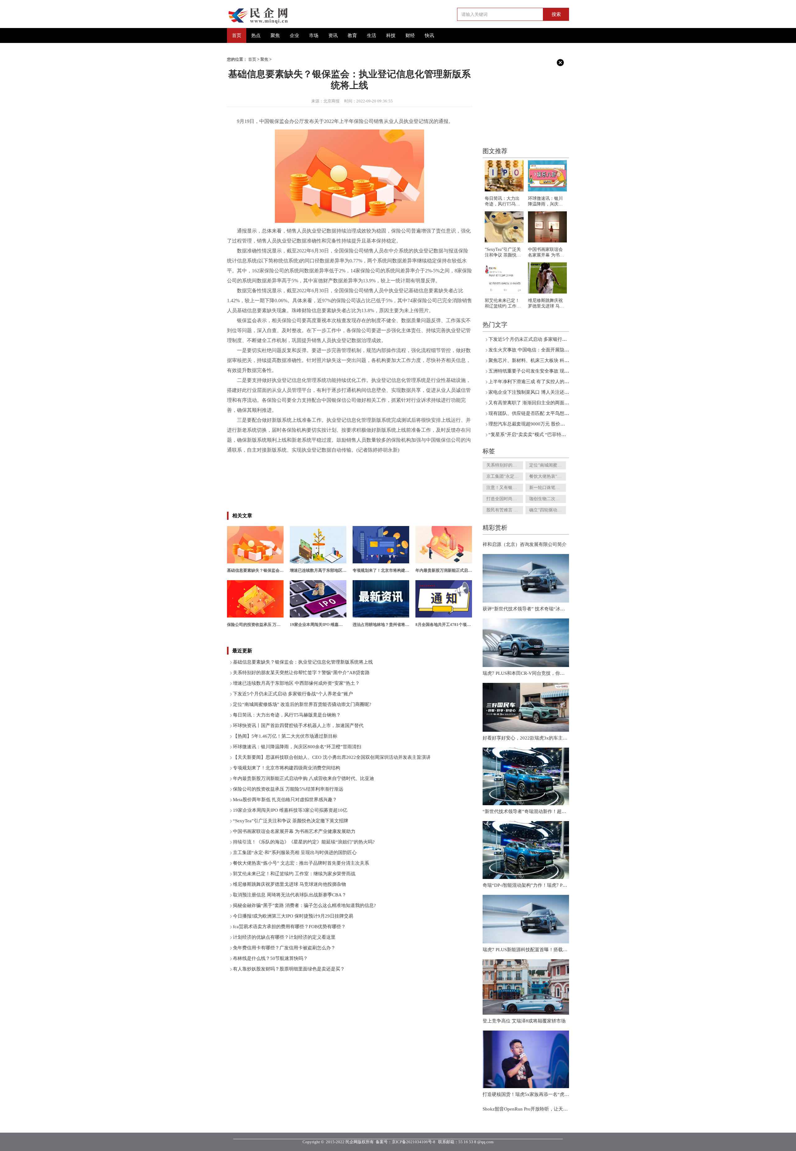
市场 (313, 35)
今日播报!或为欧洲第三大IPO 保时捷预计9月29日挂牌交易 (293, 916)
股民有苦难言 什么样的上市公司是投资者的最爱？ (504, 510)
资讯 (333, 35)
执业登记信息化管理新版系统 (331, 460)
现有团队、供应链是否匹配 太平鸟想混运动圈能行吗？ (545, 413)
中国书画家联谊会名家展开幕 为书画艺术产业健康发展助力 (294, 831)
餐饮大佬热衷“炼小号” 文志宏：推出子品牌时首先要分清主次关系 (301, 863)
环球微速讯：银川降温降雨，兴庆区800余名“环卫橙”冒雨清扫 (297, 746)
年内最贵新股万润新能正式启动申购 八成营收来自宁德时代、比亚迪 (303, 778)
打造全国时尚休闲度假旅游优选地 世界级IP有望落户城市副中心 (504, 498)
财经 (410, 35)
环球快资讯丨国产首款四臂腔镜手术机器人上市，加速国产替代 (298, 725)
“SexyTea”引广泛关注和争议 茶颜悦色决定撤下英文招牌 (290, 820)
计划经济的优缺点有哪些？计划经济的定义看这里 (284, 937)
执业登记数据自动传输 (446, 460)
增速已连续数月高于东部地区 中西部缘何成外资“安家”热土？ (296, 683)
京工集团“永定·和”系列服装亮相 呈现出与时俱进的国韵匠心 (295, 852)
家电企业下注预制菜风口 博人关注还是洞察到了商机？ (545, 392)
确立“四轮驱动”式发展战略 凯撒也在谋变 (547, 510)
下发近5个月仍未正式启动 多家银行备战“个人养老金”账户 (293, 693)
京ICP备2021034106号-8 (413, 1141)
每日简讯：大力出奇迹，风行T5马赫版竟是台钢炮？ (287, 714)
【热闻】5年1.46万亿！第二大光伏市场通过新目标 (285, 736)
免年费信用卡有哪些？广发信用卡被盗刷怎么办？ (284, 947)
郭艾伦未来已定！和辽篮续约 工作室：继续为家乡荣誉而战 (294, 873)
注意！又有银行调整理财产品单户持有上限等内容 (504, 487)
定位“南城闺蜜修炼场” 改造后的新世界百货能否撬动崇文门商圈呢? (302, 704)
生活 (371, 35)
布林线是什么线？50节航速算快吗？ (270, 958)
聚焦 (275, 35)
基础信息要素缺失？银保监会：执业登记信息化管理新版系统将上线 (303, 662)
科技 (391, 35)
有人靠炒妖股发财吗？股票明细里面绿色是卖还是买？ (289, 968)
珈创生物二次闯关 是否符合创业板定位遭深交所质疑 (547, 498)
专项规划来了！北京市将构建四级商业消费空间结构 (286, 767)
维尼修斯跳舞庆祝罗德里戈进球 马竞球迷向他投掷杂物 (289, 884)
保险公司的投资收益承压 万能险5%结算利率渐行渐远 (288, 789)
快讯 (429, 35)
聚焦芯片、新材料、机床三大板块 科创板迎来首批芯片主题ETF (553, 360)
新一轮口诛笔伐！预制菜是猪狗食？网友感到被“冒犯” (547, 487)
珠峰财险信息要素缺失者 (392, 460)
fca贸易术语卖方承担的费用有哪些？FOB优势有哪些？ (289, 926)
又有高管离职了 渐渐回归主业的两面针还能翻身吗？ (542, 402)
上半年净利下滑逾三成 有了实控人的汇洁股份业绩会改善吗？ (552, 381)
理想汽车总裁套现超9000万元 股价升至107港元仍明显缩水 (549, 423)
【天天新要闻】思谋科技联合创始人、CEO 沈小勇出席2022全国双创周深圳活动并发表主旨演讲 (332, 757)
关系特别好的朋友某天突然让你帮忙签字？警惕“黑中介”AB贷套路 (301, 672)
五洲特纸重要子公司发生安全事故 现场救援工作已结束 (545, 371)
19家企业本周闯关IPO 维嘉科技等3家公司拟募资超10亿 (290, 810)
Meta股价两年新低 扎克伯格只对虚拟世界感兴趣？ (285, 799)
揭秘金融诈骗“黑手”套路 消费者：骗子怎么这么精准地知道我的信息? (304, 905)
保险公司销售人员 (278, 460)
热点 (256, 35)
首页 (236, 35)
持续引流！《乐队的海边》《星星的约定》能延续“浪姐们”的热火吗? (304, 841)
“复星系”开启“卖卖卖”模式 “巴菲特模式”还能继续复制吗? (548, 434)
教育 (352, 35)
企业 (294, 35)
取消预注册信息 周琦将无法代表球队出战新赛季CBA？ (289, 894)
